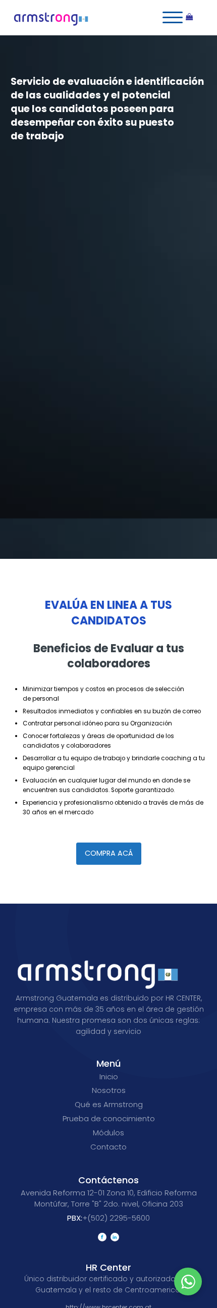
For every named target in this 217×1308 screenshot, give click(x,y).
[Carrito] (194, 17)
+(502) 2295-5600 (108, 1218)
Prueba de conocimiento (109, 1118)
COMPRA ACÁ (109, 853)
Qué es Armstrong (109, 1104)
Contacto (108, 1146)
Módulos (108, 1132)
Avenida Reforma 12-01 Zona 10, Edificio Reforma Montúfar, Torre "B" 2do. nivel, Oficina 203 (109, 1198)
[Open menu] (172, 18)
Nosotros (109, 1090)
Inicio (108, 1076)
